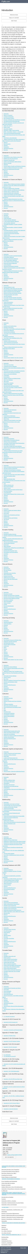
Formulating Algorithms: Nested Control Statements (14, 230)
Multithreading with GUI (9, 820)
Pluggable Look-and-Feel (9, 784)
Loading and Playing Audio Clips (11, 758)
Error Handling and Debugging (9, 1181)
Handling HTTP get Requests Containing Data (13, 907)
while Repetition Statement (9, 222)
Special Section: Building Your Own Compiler (13, 659)
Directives (6, 937)
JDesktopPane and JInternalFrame (11, 786)
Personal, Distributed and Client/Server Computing (14, 119)
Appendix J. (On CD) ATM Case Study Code (13, 1079)
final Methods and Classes (9, 444)
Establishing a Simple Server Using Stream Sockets (14, 841)
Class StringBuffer (7, 991)
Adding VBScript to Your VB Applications (12, 1187)
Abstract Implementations (9, 716)
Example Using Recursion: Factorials (11, 595)
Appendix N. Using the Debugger (11, 1108)
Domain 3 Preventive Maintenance (10, 1213)
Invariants (6, 625)
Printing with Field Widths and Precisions (12, 965)
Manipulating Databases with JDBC (11, 881)
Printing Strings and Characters (10, 960)
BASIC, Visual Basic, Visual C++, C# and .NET (13, 131)
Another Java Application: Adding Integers (12, 161)
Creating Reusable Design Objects (10, 1171)
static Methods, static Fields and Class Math (13, 288)
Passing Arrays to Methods (9, 332)
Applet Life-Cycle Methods (9, 734)
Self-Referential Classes (9, 643)
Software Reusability (8, 384)
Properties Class (7, 711)
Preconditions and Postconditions (11, 552)
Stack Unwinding (7, 546)
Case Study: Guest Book (9, 938)
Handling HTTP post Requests (10, 908)
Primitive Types (7, 235)
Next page (14, 20)
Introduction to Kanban (7, 1197)
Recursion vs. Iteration (8, 600)
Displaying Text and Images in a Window (12, 470)
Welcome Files (7, 913)
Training (4, 1199)
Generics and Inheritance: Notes (10, 682)
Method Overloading (8, 303)
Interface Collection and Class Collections (12, 701)
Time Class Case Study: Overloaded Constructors (14, 370)
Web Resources (7, 144)
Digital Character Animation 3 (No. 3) (11, 1234)
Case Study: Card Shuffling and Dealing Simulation (14, 329)
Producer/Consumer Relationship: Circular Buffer (14, 816)
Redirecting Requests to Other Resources (12, 910)
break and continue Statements (10, 263)
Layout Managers (7, 492)
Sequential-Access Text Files (10, 573)
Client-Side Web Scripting (8, 1183)
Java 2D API (6, 519)
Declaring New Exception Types (10, 550)
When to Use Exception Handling (11, 541)
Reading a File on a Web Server (10, 839)
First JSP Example (7, 931)
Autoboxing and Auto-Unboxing (10, 641)
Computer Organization (9, 116)
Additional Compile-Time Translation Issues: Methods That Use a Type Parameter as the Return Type (13, 673)
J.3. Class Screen (6, 1232)
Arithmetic (6, 164)
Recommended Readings (9, 889)
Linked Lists (6, 646)
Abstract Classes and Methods (10, 441)
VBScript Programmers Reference (11, 1178)
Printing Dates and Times (9, 962)
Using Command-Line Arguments (11, 342)
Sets (5, 708)
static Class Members (8, 380)
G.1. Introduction (7, 1054)
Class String (6, 989)
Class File (6, 571)
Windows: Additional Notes (9, 780)
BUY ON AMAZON (9, 1157)
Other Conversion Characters (10, 963)
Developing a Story (6, 1244)
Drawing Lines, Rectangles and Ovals (12, 515)
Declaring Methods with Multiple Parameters (13, 290)
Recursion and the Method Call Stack (11, 598)
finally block (6, 544)
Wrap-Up (5, 142)
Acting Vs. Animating (7, 1242)
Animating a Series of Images (10, 754)
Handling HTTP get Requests (10, 905)
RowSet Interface (7, 884)
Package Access (7, 389)
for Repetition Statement (9, 257)
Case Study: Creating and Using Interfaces (13, 446)
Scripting (5, 934)
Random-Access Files (8, 576)
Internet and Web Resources (10, 609)
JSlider (5, 778)
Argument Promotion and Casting (11, 294)
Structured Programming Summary (11, 266)
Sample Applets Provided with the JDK (12, 731)
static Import (6, 381)
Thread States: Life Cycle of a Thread (11, 804)
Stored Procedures (8, 883)
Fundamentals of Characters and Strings (12, 988)
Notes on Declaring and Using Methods (12, 291)
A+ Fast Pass (5, 1207)
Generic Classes (7, 677)
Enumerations (7, 377)
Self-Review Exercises (8, 148)
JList (5, 483)
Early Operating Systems (9, 118)
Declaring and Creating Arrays (10, 326)
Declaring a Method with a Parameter (11, 188)
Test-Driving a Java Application (10, 137)
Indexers (4, 1227)
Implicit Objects (7, 932)
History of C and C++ (8, 125)
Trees (5, 650)
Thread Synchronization (9, 808)
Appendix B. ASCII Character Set (10, 1022)
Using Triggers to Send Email (9, 1177)
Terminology (6, 147)
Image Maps (6, 756)
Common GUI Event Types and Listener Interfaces (14, 474)
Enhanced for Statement (9, 330)
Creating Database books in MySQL (11, 880)
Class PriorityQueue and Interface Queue (12, 707)
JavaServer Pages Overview (10, 929)
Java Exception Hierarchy (9, 543)
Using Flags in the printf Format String (12, 966)
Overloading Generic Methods (10, 675)
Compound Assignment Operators (11, 232)
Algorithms (6, 215)
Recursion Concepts (8, 594)
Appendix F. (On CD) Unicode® (10, 1047)
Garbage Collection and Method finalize (12, 378)
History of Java (7, 127)
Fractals (5, 604)
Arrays (5, 324)
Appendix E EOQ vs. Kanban (9, 1201)
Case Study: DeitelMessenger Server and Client (14, 855)
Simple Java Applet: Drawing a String (11, 732)
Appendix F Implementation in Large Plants (13, 1202)
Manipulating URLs (8, 838)
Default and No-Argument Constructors (12, 372)
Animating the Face (7, 1241)
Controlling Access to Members (10, 366)
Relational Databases (8, 869)
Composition (6, 375)
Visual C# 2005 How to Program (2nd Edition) (13, 1222)
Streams (5, 954)
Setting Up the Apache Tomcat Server (11, 904)
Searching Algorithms (8, 622)
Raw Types (6, 679)
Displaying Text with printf (9, 160)
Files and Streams (7, 570)
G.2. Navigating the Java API (10, 1056)
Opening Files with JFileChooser (10, 579)
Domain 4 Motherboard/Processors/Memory (13, 1215)
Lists (5, 702)
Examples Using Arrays (8, 327)
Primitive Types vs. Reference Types (11, 191)
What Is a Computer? (8, 115)
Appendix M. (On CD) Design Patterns (12, 1103)
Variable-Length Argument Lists (10, 341)
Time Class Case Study (9, 364)
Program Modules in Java (9, 287)
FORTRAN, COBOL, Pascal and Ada (11, 130)
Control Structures (7, 218)
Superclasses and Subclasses (10, 409)
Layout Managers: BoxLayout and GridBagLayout (14, 789)
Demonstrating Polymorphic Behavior (11, 440)
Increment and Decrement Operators (11, 233)
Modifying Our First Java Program (11, 158)
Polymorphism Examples (9, 438)
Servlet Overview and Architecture (11, 902)
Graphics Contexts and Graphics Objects (12, 510)
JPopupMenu (6, 783)
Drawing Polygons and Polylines (10, 518)
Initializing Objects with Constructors (11, 193)
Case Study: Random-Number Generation (12, 297)
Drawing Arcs (6, 516)
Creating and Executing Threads (10, 807)
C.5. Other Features (7, 1231)
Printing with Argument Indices (10, 968)
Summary (6, 145)
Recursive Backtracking (9, 606)
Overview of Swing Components (10, 468)
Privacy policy (23, 1247)
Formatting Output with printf (9, 956)
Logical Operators (7, 264)
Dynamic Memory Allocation (9, 644)
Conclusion (4, 1239)
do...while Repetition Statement (10, 260)
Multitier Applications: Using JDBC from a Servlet (14, 911)
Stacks (5, 647)
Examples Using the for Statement (11, 258)
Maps (5, 710)
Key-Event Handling (8, 491)
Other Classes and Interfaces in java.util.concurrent (14, 822)
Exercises (6, 149)
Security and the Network (9, 853)
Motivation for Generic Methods (10, 666)
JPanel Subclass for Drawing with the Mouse (13, 489)
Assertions (6, 553)
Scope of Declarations (8, 302)
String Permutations (8, 601)
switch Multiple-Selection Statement (11, 261)
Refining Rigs (5, 1237)
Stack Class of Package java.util (10, 705)
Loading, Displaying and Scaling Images (12, 753)
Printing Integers (7, 957)
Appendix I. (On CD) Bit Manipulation (11, 1071)
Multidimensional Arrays (9, 336)
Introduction (6, 113)
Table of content (14, 17)
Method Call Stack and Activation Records (12, 293)
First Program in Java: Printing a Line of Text (13, 157)
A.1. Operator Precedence (9, 1016)
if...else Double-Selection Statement (11, 221)
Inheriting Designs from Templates (10, 1169)
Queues (5, 649)
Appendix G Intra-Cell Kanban (9, 1204)
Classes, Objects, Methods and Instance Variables (14, 184)
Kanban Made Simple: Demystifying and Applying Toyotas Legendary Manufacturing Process (13, 1193)
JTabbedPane (7, 787)
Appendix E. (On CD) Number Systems (12, 1041)
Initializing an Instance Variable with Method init (14, 735)
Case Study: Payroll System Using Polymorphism (14, 443)
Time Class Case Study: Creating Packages (13, 387)
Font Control (6, 513)
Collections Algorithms (8, 704)
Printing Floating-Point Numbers (10, 959)
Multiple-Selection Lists (8, 485)
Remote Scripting (6, 1185)
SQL (5, 874)
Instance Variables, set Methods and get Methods (14, 190)
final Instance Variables (8, 383)
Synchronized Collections (9, 713)
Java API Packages (8, 296)
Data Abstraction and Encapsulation (11, 386)
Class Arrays (6, 699)
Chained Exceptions (8, 549)
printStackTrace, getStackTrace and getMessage (14, 547)
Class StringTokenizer (8, 994)
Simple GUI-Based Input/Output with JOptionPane (14, 467)
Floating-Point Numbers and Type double (12, 194)
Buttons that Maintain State (9, 479)
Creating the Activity (7, 1175)
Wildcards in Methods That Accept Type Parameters (14, 680)
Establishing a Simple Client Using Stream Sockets (14, 842)
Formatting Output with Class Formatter (12, 971)
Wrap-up (5, 626)
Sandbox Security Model (9, 737)
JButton (5, 477)
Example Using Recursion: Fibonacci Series (13, 596)
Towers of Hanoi (7, 603)
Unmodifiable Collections (9, 714)
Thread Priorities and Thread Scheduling (12, 805)
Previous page (14, 14)
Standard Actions (7, 935)
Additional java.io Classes (9, 577)
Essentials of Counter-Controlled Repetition (13, 255)
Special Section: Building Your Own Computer (13, 357)
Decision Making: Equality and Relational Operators (15, 166)
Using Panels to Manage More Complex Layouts (14, 494)
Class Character (7, 992)
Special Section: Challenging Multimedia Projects (14, 771)
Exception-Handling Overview (10, 534)
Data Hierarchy (7, 568)
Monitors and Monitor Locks (9, 823)
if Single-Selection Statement (10, 219)
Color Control (6, 511)
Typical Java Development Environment (12, 133)
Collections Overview (8, 698)
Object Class (6, 418)
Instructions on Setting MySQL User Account (13, 878)
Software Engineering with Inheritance (12, 417)
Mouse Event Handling (8, 486)
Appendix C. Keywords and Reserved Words (13, 1030)
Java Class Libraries (8, 128)
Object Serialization (8, 574)
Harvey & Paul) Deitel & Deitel (14, 1154)
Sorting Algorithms (7, 623)
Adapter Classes (7, 488)
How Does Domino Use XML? (9, 1173)
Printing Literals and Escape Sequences (12, 969)
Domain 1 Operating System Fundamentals (12, 1217)
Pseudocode (6, 216)
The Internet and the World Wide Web (11, 121)
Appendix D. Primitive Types (9, 1035)
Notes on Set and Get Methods (10, 374)
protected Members (8, 411)
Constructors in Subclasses (9, 415)
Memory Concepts (7, 163)
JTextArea (6, 495)
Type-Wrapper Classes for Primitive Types (12, 640)
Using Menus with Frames (9, 781)
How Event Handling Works (9, 476)
